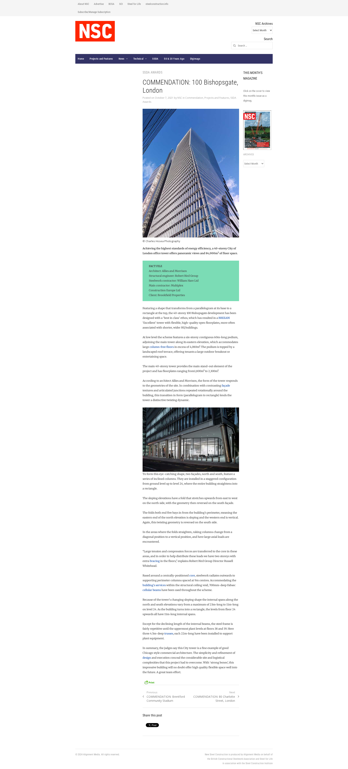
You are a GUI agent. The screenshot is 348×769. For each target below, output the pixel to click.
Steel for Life (134, 3)
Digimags (195, 58)
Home (81, 58)
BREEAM (224, 318)
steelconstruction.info (157, 3)
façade (226, 385)
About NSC (83, 3)
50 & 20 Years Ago (174, 58)
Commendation (194, 97)
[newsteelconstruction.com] (95, 31)
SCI (121, 3)
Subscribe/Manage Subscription (94, 11)
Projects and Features (101, 58)
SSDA (155, 58)
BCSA (111, 3)
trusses (168, 633)
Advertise (99, 3)
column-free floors (162, 347)
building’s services (154, 585)
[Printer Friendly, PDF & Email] (149, 682)
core (192, 575)
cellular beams (152, 590)
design (147, 657)
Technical (138, 58)
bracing (155, 561)
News (121, 58)
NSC (179, 97)
